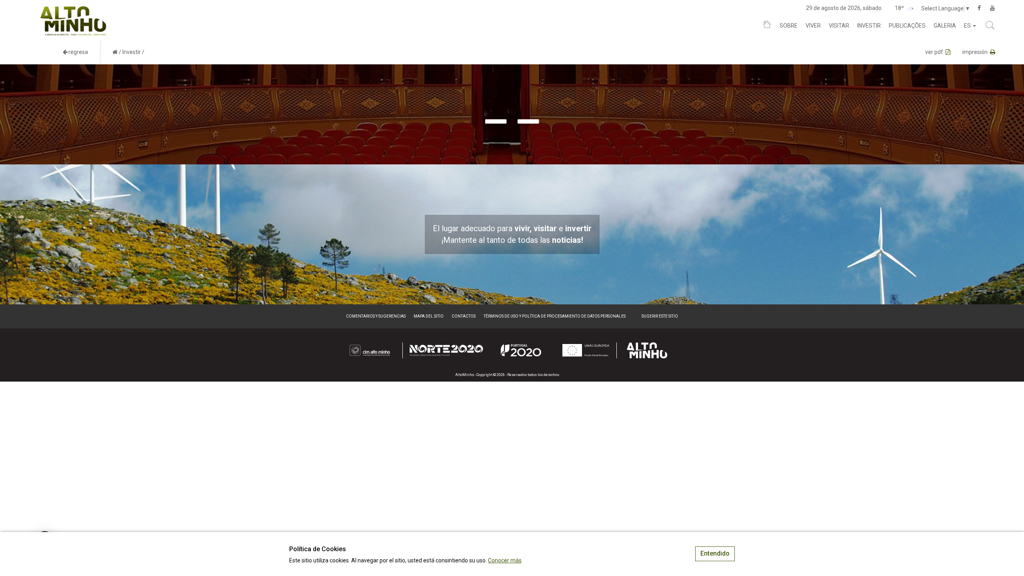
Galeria (945, 25)
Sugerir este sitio (660, 316)
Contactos (464, 316)
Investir (869, 25)
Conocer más (505, 560)
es (968, 25)
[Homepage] (767, 26)
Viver (813, 25)
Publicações (907, 25)
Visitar (839, 25)
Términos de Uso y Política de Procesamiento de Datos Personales (555, 316)
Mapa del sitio (429, 316)
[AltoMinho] (73, 10)
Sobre (789, 25)
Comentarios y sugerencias (376, 316)
